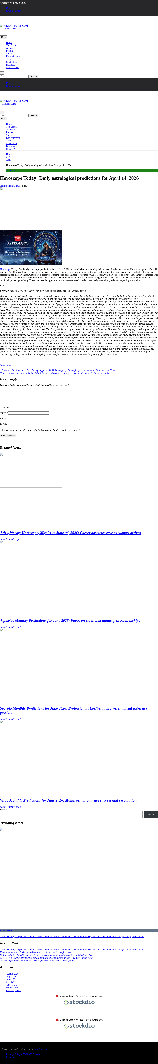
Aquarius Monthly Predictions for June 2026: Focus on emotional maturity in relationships (70, 621)
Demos (9, 8)
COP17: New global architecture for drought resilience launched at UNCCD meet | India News (46, 958)
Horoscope (5, 269)
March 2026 (12, 987)
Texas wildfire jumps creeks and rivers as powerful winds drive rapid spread (37, 960)
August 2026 (12, 973)
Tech (8, 59)
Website (3, 424)
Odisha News (12, 67)
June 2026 (11, 979)
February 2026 (13, 990)
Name (4, 413)
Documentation (13, 11)
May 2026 (11, 982)
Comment (5, 407)
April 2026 (11, 985)
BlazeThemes (40, 1049)
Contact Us (11, 62)
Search (3, 809)
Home (9, 42)
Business (10, 64)
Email (4, 418)
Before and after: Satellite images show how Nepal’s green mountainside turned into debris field (46, 955)
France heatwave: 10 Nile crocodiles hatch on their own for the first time (35, 952)
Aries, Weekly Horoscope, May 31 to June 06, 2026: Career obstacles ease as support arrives (70, 533)
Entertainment (13, 56)
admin (3, 185)
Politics (9, 50)
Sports (9, 53)
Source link (5, 365)
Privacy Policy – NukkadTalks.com (23, 1054)
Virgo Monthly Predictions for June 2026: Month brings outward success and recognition (68, 800)
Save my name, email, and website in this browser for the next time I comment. (42, 430)
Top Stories (11, 45)
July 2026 (11, 976)
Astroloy (10, 48)
